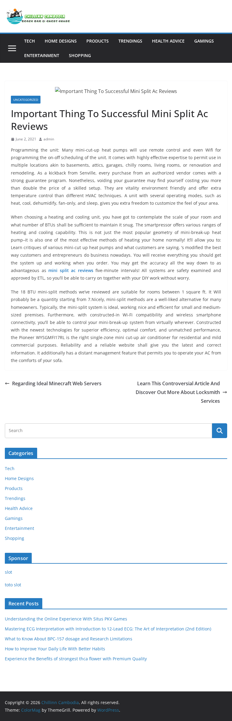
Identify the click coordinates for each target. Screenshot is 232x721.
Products (97, 41)
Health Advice (168, 41)
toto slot (13, 585)
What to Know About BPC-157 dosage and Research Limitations (68, 639)
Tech (29, 41)
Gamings (204, 41)
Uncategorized (25, 100)
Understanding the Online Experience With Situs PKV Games (66, 619)
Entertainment (41, 55)
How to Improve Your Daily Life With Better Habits (55, 649)
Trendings (130, 41)
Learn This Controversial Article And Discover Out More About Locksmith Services (178, 392)
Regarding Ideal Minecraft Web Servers (57, 383)
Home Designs (61, 41)
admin (49, 139)
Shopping (80, 55)
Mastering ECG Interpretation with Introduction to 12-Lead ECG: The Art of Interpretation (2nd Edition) (108, 629)
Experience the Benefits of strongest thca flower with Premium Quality (76, 659)
